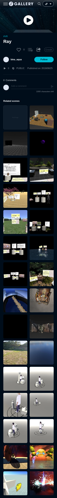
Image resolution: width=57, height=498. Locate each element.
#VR (5, 36)
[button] (39, 4)
